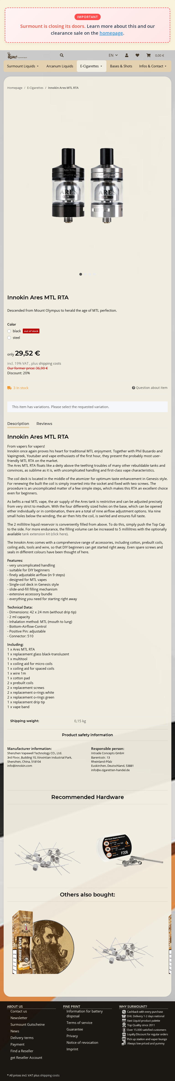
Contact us (18, 1011)
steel (16, 337)
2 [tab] (85, 274)
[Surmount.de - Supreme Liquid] (17, 55)
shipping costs (50, 363)
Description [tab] (18, 424)
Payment (17, 1044)
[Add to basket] (11, 101)
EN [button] (111, 55)
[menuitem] (23, 66)
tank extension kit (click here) (44, 534)
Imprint (72, 1049)
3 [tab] (89, 274)
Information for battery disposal (85, 1013)
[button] (79, 55)
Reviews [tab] (44, 424)
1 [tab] (80, 274)
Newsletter (18, 1017)
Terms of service (79, 1022)
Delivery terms (21, 1037)
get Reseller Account (26, 1057)
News (14, 1031)
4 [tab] (94, 274)
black (25, 331)
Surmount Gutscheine (27, 1024)
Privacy (72, 1036)
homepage (111, 33)
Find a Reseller (21, 1051)
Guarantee (75, 1029)
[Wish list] (137, 55)
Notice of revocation (82, 1042)
